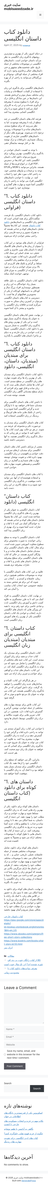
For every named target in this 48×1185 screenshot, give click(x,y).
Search (7, 1083)
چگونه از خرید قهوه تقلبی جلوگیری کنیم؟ (23, 1133)
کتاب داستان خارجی (13, 916)
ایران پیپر (8, 947)
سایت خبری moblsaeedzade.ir (18, 7)
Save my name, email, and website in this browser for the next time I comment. (23, 1054)
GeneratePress (29, 1180)
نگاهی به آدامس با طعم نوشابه (18, 1129)
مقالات (11, 956)
